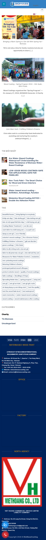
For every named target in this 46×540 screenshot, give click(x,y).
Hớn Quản (19, 245)
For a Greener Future (30, 237)
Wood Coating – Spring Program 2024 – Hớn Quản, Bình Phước (23, 85)
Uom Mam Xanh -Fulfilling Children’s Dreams (23, 129)
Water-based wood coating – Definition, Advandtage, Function (24, 191)
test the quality (33, 287)
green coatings (8, 245)
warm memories (8, 295)
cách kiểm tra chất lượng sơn (13, 230)
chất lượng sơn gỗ (33, 222)
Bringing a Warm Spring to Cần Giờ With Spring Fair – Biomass (23, 43)
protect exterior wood (10, 272)
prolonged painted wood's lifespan (15, 268)
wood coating (7, 299)
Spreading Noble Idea (10, 280)
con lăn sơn (28, 226)
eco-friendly (20, 234)
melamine (35, 257)
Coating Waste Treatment (11, 226)
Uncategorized (8, 323)
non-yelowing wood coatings (13, 260)
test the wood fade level (11, 291)
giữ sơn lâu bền (30, 241)
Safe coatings (7, 276)
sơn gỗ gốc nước (29, 283)
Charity (5, 314)
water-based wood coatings (27, 295)
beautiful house (8, 214)
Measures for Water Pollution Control (16, 257)
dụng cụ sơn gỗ (8, 234)
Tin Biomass (7, 319)
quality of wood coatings (30, 272)
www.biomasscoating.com (19, 370)
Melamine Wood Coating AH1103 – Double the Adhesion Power (25, 199)
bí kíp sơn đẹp (7, 218)
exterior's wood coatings (11, 237)
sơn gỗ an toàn (15, 283)
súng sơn (37, 280)
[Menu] (4, 4)
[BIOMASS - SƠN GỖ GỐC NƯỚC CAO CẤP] (19, 4)
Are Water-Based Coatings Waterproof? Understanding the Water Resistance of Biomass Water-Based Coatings (26, 161)
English (35, 5)
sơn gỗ (4, 283)
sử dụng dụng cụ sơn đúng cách (14, 287)
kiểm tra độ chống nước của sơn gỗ (15, 249)
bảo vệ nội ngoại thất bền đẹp (13, 222)
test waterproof (28, 291)
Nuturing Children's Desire (12, 264)
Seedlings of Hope (21, 276)
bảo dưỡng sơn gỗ (33, 218)
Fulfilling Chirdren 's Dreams (12, 241)
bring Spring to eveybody (25, 214)
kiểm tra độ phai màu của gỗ (12, 253)
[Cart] (42, 10)
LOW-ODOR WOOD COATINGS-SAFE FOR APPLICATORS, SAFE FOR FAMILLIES (26, 172)
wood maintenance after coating (27, 299)
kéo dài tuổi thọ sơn (32, 253)
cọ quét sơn (30, 230)
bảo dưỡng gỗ (20, 218)
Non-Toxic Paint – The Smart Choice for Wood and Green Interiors (25, 181)
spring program (25, 280)
